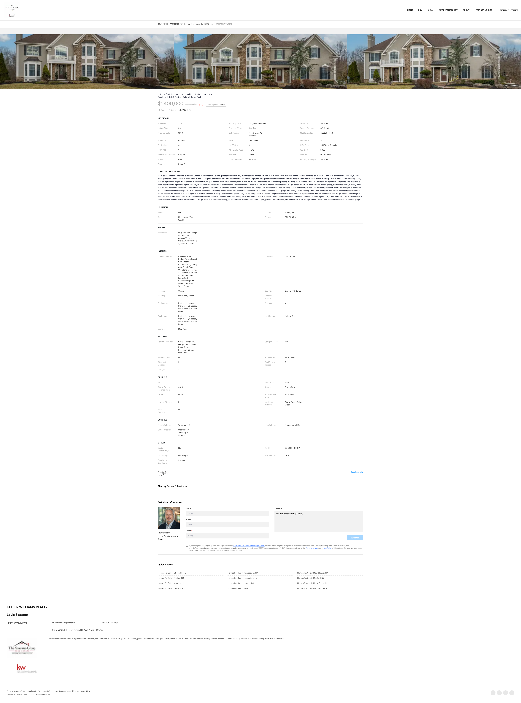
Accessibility (85, 691)
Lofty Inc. (19, 694)
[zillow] (499, 692)
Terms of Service (312, 548)
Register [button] (513, 10)
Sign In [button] (503, 10)
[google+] (511, 692)
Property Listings (65, 691)
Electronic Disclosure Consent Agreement (249, 546)
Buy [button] (420, 10)
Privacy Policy (326, 548)
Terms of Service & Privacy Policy (19, 691)
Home (410, 10)
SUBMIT (354, 537)
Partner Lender (484, 10)
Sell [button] (430, 10)
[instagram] (505, 692)
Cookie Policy (37, 691)
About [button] (466, 10)
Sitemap (76, 691)
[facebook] (493, 692)
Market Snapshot (448, 10)
